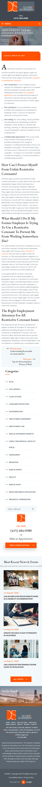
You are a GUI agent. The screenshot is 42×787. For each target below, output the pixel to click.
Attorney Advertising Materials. (12, 743)
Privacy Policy (28, 777)
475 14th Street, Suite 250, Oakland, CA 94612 (21, 727)
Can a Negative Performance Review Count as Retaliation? (20, 666)
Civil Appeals (14, 389)
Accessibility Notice (15, 777)
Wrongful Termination (19, 499)
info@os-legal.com (21, 735)
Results (12, 477)
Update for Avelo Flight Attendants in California (20, 634)
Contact (34, 724)
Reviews (26, 724)
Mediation (13, 462)
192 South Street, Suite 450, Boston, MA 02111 (21, 732)
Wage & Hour (15, 484)
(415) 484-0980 (21, 18)
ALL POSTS (18, 679)
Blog (11, 382)
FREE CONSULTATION (19, 545)
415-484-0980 (22, 737)
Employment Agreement (20, 419)
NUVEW (7, 774)
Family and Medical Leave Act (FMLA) (22, 444)
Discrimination (16, 411)
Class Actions (15, 397)
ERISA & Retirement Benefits (21, 434)
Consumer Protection (19, 404)
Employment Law (16, 426)
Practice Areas (22, 722)
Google (29, 782)
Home (8, 722)
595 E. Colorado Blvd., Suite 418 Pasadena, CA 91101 (21, 730)
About (13, 722)
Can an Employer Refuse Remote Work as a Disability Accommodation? (21, 597)
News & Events (15, 470)
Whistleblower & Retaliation (22, 492)
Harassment (14, 455)
